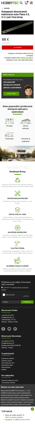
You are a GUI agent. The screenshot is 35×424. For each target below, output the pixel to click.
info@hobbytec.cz (7, 317)
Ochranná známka (7, 358)
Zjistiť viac (11, 94)
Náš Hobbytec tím (7, 363)
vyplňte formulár (26, 58)
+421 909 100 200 (7, 341)
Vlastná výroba (6, 361)
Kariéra (3, 369)
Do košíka (17, 47)
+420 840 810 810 (7, 315)
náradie (6, 8)
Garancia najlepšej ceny (9, 380)
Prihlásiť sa (27, 302)
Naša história (5, 367)
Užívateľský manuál (8, 382)
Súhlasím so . (14, 289)
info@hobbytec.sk (7, 343)
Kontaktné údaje (7, 365)
